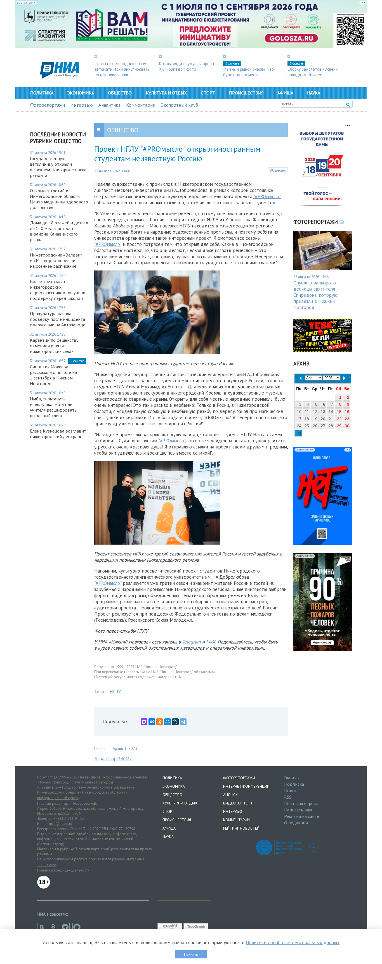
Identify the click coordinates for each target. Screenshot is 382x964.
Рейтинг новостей (241, 828)
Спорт (208, 93)
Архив (118, 748)
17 (299, 419)
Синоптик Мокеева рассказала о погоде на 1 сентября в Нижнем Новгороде (53, 375)
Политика (41, 93)
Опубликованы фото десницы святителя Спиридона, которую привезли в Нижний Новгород (315, 295)
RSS (287, 797)
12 (315, 411)
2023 (132, 748)
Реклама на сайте (301, 816)
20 (323, 419)
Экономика (80, 93)
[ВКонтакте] (151, 721)
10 (299, 411)
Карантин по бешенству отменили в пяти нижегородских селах (54, 345)
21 (331, 419)
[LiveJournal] (175, 721)
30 (347, 426)
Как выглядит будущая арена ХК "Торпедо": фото (186, 66)
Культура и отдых (166, 93)
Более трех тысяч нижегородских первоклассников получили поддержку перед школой (57, 290)
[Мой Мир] (167, 721)
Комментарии (140, 105)
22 (339, 419)
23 (347, 419)
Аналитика (109, 105)
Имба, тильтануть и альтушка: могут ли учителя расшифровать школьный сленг (53, 407)
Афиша (285, 93)
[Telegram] (183, 721)
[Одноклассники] (159, 721)
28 (331, 426)
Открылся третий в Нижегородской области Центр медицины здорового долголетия (59, 199)
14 (331, 411)
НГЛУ (115, 691)
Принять (191, 954)
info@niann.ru (60, 823)
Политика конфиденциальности (63, 870)
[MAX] (144, 721)
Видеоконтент (238, 803)
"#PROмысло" (266, 196)
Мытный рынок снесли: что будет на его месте (248, 71)
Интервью (81, 105)
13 (323, 411)
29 (339, 426)
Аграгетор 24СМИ (114, 759)
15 (339, 411)
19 (315, 419)
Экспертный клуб (179, 105)
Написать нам (298, 810)
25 (307, 426)
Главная (100, 748)
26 (315, 426)
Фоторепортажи (47, 105)
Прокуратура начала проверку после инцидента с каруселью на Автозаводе (57, 319)
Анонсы (230, 794)
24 (299, 426)
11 (307, 411)
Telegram (191, 642)
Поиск (290, 790)
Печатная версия (301, 803)
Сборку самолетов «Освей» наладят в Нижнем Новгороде (312, 74)
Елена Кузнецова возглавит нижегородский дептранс (58, 433)
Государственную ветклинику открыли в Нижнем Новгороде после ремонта (58, 167)
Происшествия (246, 93)
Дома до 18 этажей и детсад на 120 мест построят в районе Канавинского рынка (59, 231)
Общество (120, 93)
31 (299, 433)
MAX (210, 642)
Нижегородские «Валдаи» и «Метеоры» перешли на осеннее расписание (56, 260)
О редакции (296, 822)
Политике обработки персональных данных (292, 942)
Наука (313, 93)
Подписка (294, 784)
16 (347, 411)
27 (323, 426)
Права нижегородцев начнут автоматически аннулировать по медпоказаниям (122, 69)
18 (307, 419)
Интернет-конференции (246, 786)
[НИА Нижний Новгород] (59, 77)
